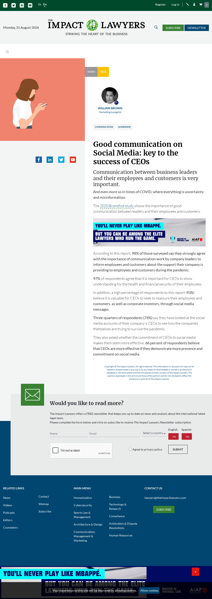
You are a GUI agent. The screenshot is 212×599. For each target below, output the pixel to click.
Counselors (10, 527)
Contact (44, 496)
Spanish (187, 429)
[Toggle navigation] (7, 52)
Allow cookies (149, 590)
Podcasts (9, 512)
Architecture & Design (88, 524)
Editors (7, 520)
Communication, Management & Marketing (84, 536)
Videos (7, 505)
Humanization (83, 497)
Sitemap (44, 504)
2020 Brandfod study (117, 205)
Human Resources (120, 535)
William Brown (110, 110)
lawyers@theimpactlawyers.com (165, 497)
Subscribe (173, 28)
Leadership (124, 127)
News (6, 497)
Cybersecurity (83, 505)
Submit (178, 449)
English (173, 429)
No (174, 436)
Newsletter (197, 28)
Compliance (117, 516)
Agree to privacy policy (147, 449)
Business (114, 497)
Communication (104, 127)
